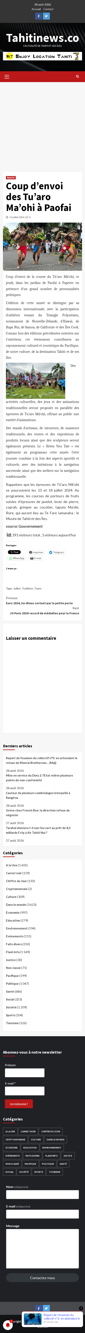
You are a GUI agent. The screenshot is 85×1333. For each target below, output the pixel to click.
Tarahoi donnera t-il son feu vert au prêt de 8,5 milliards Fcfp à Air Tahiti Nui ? (38, 830)
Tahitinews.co (42, 37)
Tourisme (12, 1023)
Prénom (10, 1065)
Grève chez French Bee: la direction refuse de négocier (38, 812)
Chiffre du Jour (16, 881)
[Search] (77, 76)
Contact (48, 9)
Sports (11, 177)
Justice (11, 960)
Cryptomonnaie (16, 889)
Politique (12, 983)
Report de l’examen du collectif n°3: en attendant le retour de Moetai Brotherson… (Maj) (41, 760)
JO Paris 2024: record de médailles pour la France (44, 610)
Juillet (17, 588)
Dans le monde (16, 904)
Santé (10, 991)
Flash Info (13, 952)
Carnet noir (14, 873)
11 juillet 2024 (16, 217)
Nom (17, 1187)
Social (10, 999)
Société (11, 1007)
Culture (11, 896)
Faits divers (14, 944)
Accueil (36, 9)
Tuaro (38, 588)
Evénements (14, 936)
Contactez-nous (42, 1278)
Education (13, 920)
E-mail (10, 1083)
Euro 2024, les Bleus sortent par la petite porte (39, 600)
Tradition (27, 588)
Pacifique (12, 975)
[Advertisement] (42, 125)
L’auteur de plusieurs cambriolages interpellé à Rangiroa (38, 795)
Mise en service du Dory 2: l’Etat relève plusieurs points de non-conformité (39, 778)
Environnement (16, 928)
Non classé (13, 968)
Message (12, 1226)
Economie (13, 912)
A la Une (11, 865)
